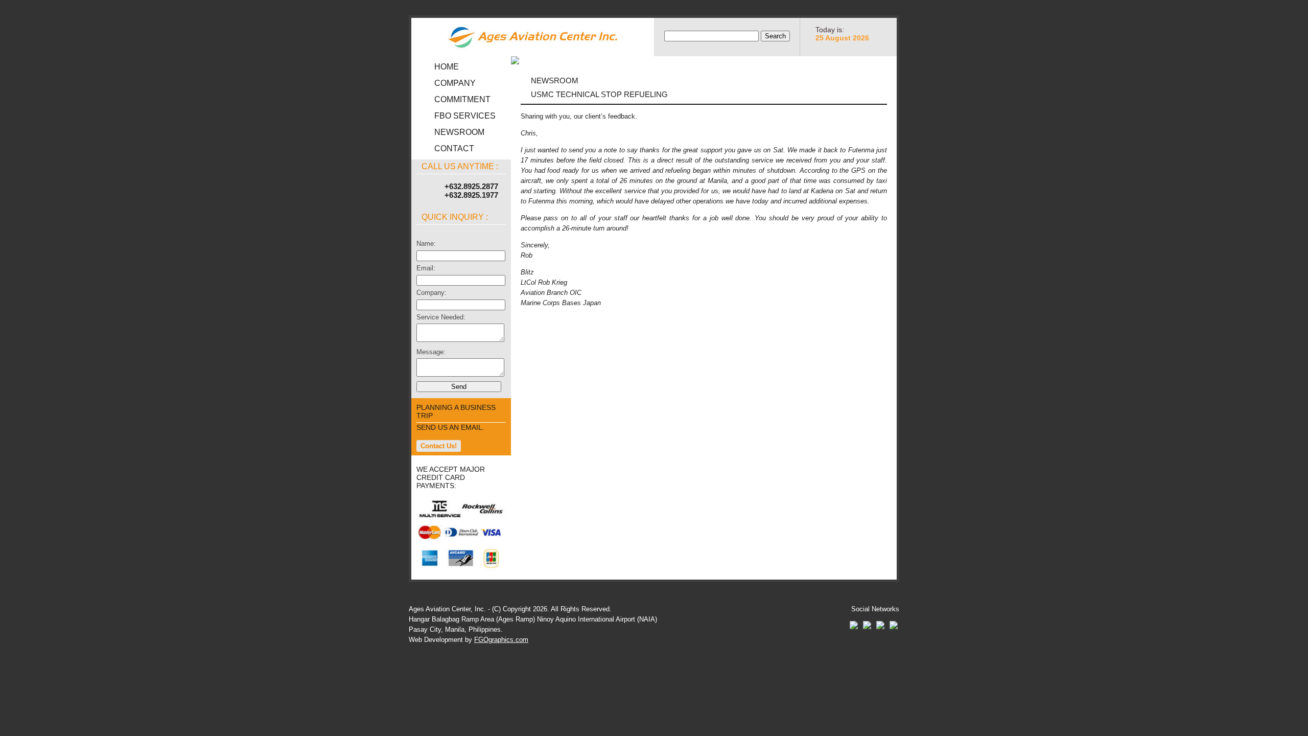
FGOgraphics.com (501, 639)
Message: (431, 352)
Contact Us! (439, 446)
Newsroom (459, 132)
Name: (426, 243)
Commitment (462, 99)
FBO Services (465, 115)
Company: (431, 292)
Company (455, 83)
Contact (454, 148)
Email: (425, 268)
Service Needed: (440, 317)
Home (446, 66)
